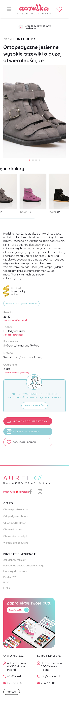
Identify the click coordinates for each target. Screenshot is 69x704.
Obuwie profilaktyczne (15, 509)
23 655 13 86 (14, 683)
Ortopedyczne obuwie (15, 516)
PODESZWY (9, 576)
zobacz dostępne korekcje (21, 303)
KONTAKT (11, 692)
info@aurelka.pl (16, 676)
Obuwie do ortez (12, 529)
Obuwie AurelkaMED (14, 522)
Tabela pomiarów (34, 405)
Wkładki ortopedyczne (15, 542)
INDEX (6, 588)
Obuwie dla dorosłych (15, 536)
